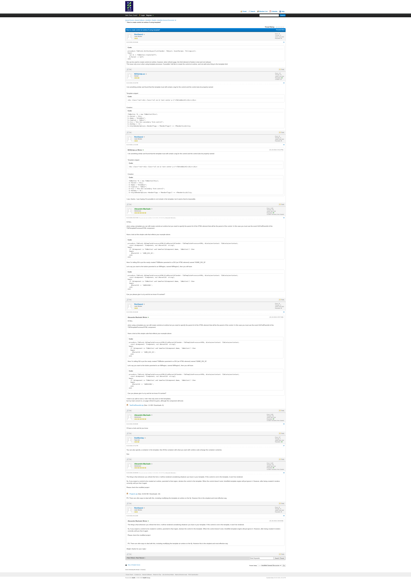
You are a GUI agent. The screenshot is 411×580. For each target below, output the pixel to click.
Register (149, 15)
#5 (283, 312)
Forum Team (129, 574)
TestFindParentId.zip (136, 405)
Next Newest (140, 558)
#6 (283, 424)
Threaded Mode (280, 29)
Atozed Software (139, 20)
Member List (263, 11)
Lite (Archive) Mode (168, 574)
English (154, 20)
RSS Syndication (193, 574)
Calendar (274, 11)
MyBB (133, 577)
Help (282, 11)
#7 (283, 445)
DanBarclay (139, 438)
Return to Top (157, 574)
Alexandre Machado (170, 217)
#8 (283, 472)
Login (143, 15)
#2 (283, 83)
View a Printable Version (134, 565)
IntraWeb (148, 20)
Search (253, 11)
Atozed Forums (129, 20)
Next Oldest (131, 558)
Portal (244, 11)
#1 (283, 42)
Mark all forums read (181, 574)
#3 (283, 144)
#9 (283, 515)
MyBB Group (146, 577)
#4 (283, 217)
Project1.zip (133, 494)
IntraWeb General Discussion (165, 20)
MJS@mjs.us (139, 74)
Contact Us (137, 574)
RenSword (138, 34)
